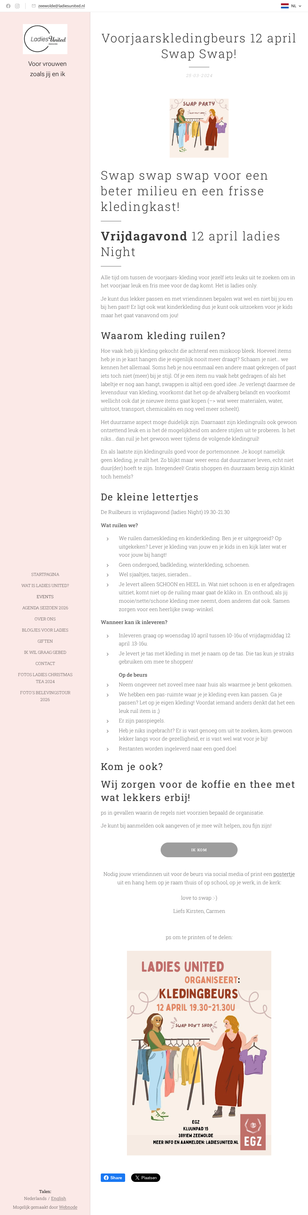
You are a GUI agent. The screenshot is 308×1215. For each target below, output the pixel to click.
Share (116, 1177)
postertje (284, 873)
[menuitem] (45, 574)
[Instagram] (17, 6)
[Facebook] (8, 6)
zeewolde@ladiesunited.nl (61, 5)
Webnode (68, 1207)
